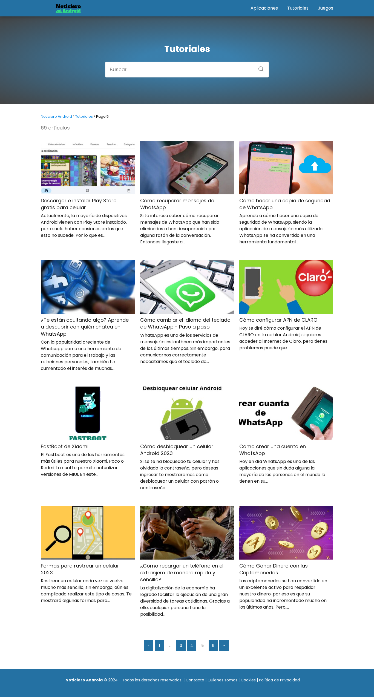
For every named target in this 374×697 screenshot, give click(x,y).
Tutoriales (298, 8)
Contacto (195, 680)
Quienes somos (222, 680)
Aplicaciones (264, 8)
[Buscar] (259, 67)
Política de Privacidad (279, 680)
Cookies (248, 680)
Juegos (325, 8)
